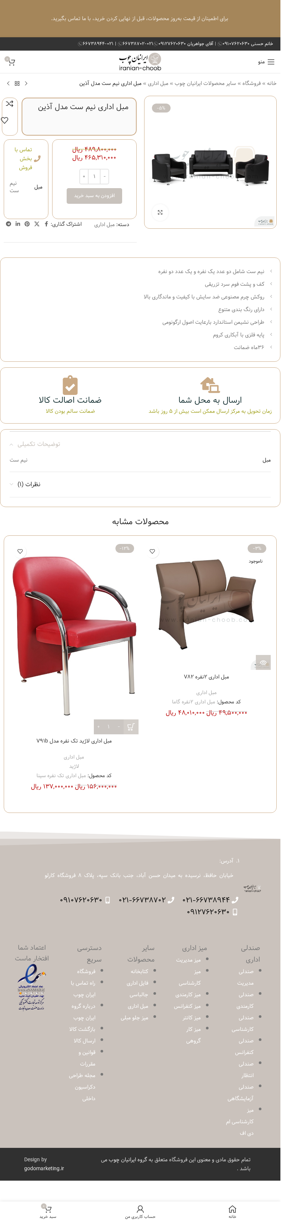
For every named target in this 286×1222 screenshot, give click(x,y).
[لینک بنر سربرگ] (140, 18)
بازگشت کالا (82, 1029)
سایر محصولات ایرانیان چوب (205, 83)
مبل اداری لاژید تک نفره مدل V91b (74, 741)
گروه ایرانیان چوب (128, 1159)
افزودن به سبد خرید (94, 195)
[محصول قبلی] (26, 83)
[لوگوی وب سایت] (140, 61)
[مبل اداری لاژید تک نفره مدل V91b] (74, 637)
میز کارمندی (188, 994)
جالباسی (139, 994)
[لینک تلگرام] (8, 224)
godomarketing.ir (44, 1168)
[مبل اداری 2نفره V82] (206, 605)
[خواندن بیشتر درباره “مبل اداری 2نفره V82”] (263, 662)
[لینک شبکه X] (37, 224)
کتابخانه (139, 971)
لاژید (74, 766)
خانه (272, 83)
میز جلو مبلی (134, 1017)
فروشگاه (251, 83)
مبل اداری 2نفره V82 (206, 676)
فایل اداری (137, 983)
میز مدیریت (188, 960)
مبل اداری (158, 83)
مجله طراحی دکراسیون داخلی (82, 1087)
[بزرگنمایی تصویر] (160, 212)
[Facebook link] (46, 224)
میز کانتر (191, 1017)
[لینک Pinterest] (27, 224)
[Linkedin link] (17, 224)
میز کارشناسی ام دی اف (240, 1122)
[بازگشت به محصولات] (17, 83)
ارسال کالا (84, 1040)
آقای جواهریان (186, 43)
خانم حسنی (247, 43)
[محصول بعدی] (8, 83)
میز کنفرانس (187, 1006)
